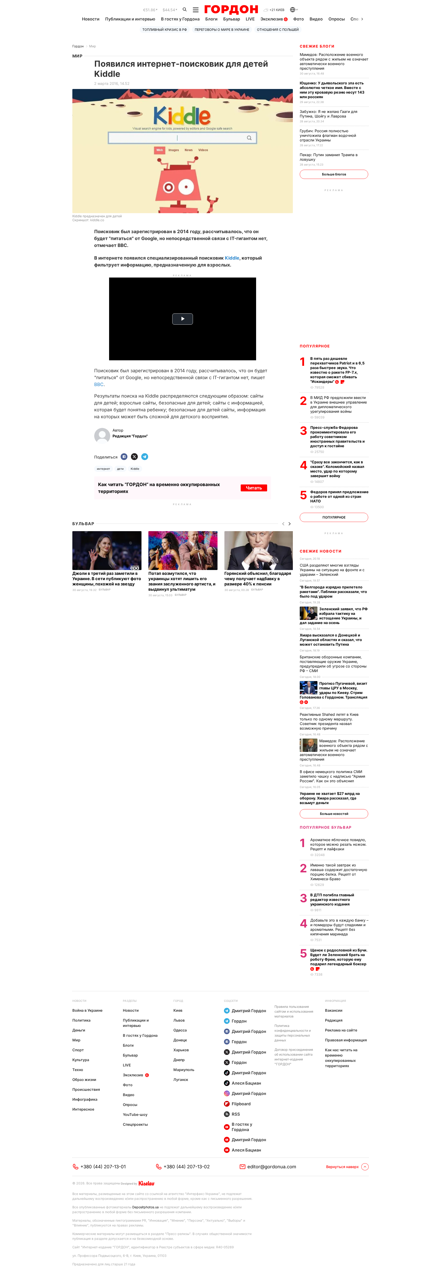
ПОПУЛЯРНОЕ (315, 346)
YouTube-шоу (135, 1114)
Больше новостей (334, 814)
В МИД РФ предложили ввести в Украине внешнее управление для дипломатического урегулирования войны (338, 404)
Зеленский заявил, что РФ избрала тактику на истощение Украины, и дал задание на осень (334, 616)
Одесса (180, 1030)
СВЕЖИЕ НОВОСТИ (321, 551)
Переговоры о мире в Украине (222, 30)
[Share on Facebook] (124, 457)
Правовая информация (346, 1040)
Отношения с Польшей (278, 30)
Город (178, 1001)
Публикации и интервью (130, 19)
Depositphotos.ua (145, 1207)
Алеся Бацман (246, 1083)
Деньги (78, 1030)
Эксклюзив (272, 19)
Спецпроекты (135, 1124)
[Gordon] (231, 9)
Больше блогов (334, 174)
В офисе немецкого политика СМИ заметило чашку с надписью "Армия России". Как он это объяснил (332, 776)
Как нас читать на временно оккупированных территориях (341, 1058)
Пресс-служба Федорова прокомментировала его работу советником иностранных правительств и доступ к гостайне (337, 436)
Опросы (336, 19)
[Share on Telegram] (144, 457)
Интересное (83, 1109)
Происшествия (86, 1089)
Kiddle (232, 258)
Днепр (179, 1059)
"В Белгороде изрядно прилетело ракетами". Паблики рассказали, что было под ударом (333, 592)
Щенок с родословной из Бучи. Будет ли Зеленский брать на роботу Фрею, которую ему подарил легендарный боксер (338, 957)
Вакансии (333, 1010)
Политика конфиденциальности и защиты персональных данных (292, 1033)
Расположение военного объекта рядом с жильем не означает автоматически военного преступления (334, 61)
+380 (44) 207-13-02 (187, 1166)
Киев (177, 1010)
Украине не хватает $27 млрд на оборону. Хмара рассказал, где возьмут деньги (330, 798)
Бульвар (231, 19)
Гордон (78, 46)
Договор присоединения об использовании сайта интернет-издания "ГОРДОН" (293, 1057)
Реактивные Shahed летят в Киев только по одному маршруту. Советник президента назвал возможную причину (329, 721)
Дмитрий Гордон (249, 1010)
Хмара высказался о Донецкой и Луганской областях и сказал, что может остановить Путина (331, 640)
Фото (298, 19)
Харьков (181, 1050)
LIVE (250, 19)
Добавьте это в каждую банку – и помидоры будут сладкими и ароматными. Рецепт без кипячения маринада (339, 927)
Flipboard (241, 1103)
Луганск (180, 1079)
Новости (90, 19)
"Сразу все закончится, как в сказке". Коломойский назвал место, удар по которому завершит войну (337, 469)
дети (120, 468)
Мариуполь (183, 1069)
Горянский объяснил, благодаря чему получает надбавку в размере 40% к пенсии (257, 578)
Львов (179, 1020)
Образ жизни (84, 1079)
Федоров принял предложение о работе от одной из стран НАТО (339, 496)
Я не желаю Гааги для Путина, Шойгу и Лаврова (328, 113)
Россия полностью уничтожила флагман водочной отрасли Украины (328, 135)
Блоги (211, 19)
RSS (236, 1114)
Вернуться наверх (342, 1166)
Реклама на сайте (341, 1030)
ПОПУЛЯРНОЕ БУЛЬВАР (326, 827)
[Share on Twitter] (134, 457)
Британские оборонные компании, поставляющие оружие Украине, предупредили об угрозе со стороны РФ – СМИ (333, 664)
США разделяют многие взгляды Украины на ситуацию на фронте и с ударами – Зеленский (332, 570)
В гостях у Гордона (180, 19)
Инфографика (84, 1099)
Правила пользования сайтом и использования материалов (293, 1011)
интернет (103, 468)
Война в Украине (87, 1010)
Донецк (180, 1040)
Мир (92, 46)
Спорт (78, 1050)
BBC (99, 384)
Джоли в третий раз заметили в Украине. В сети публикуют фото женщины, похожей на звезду (106, 578)
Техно (77, 1069)
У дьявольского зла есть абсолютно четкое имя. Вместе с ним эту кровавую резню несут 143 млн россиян (332, 90)
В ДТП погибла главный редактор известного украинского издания (332, 899)
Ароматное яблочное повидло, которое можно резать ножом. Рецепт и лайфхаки (338, 844)
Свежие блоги (317, 46)
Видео (316, 19)
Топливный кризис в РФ (164, 30)
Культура (80, 1059)
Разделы (130, 1001)
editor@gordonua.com (271, 1166)
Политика (81, 1020)
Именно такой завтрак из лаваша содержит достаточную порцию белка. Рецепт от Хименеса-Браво (338, 872)
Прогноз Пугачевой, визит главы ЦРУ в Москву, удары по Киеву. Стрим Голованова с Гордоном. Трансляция (334, 690)
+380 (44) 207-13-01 (103, 1166)
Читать (254, 488)
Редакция (333, 1020)
